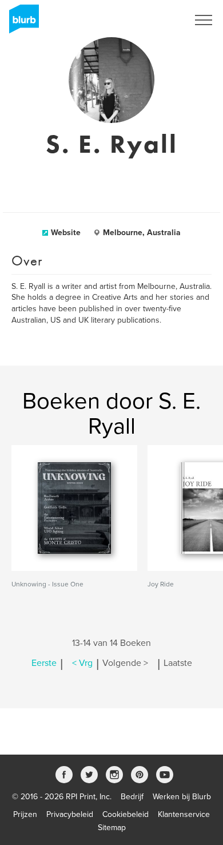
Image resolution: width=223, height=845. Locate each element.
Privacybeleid (69, 814)
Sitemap (112, 827)
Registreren (153, 20)
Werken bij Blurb (182, 797)
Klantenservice (184, 814)
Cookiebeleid (125, 814)
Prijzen (25, 814)
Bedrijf (132, 797)
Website (66, 232)
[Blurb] (20, 23)
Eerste (44, 663)
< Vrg (82, 663)
